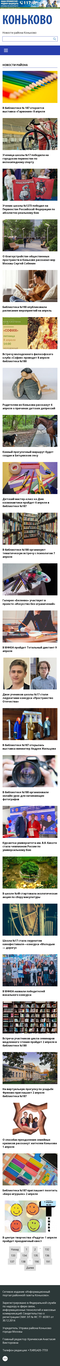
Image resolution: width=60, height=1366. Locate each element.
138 (23, 1261)
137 (12, 1261)
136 (47, 1255)
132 (47, 1249)
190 (37, 1261)
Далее (30, 1268)
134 (24, 1255)
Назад (15, 1249)
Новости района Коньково (19, 32)
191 (48, 1261)
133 (13, 1255)
